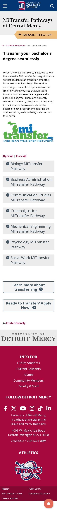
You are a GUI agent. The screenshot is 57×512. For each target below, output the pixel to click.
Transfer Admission (15, 45)
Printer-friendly (15, 323)
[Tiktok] (41, 409)
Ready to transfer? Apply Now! (28, 305)
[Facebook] (6, 409)
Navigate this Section (36, 34)
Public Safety (35, 488)
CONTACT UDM (36, 441)
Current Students (28, 369)
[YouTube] (24, 409)
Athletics (28, 452)
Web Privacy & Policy (12, 493)
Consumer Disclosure (39, 493)
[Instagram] (33, 409)
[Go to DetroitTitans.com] (28, 479)
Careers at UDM (10, 498)
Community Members (29, 380)
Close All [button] (21, 156)
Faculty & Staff (29, 386)
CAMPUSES (17, 441)
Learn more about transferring (28, 287)
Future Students (28, 363)
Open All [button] (8, 156)
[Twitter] (14, 409)
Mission (5, 488)
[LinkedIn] (49, 409)
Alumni (28, 375)
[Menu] (5, 6)
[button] (48, 503)
